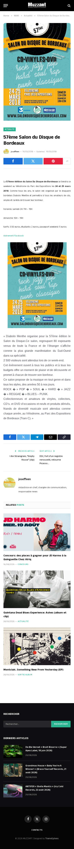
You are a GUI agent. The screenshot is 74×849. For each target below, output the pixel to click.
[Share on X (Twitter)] (33, 161)
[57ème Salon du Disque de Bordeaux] (37, 120)
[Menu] (5, 5)
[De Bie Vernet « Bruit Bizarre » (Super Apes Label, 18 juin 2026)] (12, 751)
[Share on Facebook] (13, 161)
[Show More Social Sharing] (67, 161)
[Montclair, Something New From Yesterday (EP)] (37, 646)
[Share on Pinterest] (53, 161)
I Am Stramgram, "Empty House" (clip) (22, 458)
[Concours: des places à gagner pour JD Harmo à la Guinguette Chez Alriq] (37, 532)
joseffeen (15, 151)
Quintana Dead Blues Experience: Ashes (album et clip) (34, 614)
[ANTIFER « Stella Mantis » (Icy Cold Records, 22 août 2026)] (12, 790)
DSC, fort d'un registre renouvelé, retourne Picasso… (51, 459)
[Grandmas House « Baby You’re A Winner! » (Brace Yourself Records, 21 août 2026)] (12, 770)
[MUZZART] (37, 5)
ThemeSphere (51, 838)
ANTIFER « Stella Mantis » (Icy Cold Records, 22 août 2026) (44, 788)
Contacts (37, 830)
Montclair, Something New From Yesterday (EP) (33, 670)
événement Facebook (13, 235)
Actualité (9, 129)
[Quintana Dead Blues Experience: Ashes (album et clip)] (37, 589)
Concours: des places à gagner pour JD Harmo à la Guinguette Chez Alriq (34, 557)
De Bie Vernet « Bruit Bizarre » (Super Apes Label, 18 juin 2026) (46, 748)
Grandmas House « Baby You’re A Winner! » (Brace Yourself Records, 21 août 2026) (45, 769)
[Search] (69, 5)
